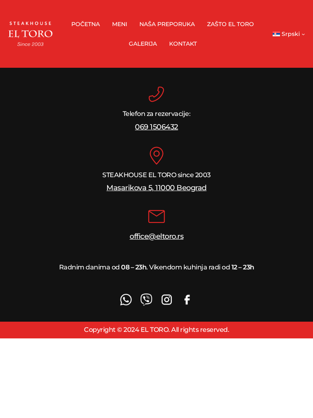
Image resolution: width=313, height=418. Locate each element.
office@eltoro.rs (156, 236)
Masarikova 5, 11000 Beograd (156, 187)
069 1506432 (156, 126)
